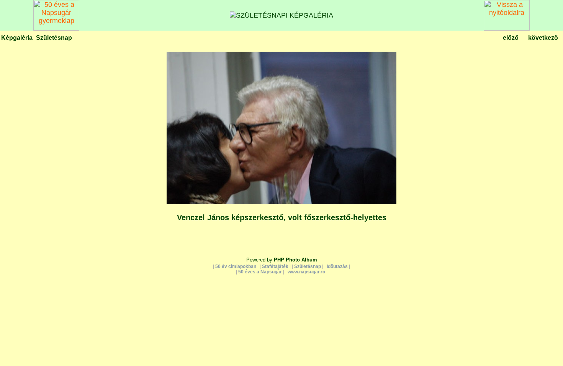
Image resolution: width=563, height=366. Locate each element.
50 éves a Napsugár (260, 271)
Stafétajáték (275, 266)
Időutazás (337, 266)
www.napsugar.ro (306, 271)
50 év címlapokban (235, 266)
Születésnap (54, 37)
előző (511, 37)
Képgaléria (17, 37)
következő (543, 37)
